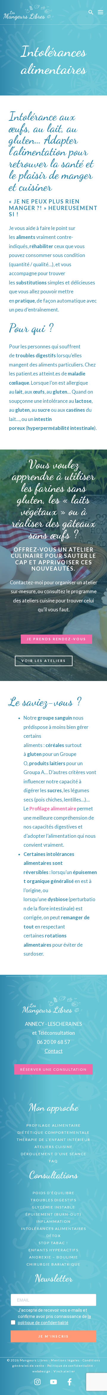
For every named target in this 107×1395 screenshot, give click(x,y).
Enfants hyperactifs (53, 1250)
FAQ (53, 1161)
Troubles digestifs (53, 1200)
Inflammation (54, 1221)
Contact (54, 1051)
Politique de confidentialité (70, 1365)
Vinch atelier (64, 1371)
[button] (91, 12)
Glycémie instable (53, 1207)
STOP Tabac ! (53, 1243)
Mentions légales (65, 1360)
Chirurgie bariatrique (53, 1264)
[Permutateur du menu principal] (100, 12)
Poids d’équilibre (54, 1193)
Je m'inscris (53, 1336)
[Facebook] (69, 1381)
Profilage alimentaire (52, 808)
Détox (53, 1235)
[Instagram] (37, 1381)
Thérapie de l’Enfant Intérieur (53, 1139)
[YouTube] (53, 1381)
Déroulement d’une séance (53, 1154)
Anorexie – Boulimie (53, 1257)
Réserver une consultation (53, 1069)
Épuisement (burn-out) (53, 1214)
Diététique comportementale (54, 1132)
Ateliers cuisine (53, 1147)
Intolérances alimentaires (53, 1228)
